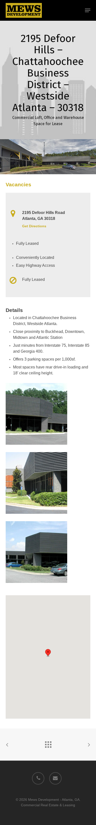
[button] (87, 10)
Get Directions (34, 226)
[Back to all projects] (48, 743)
